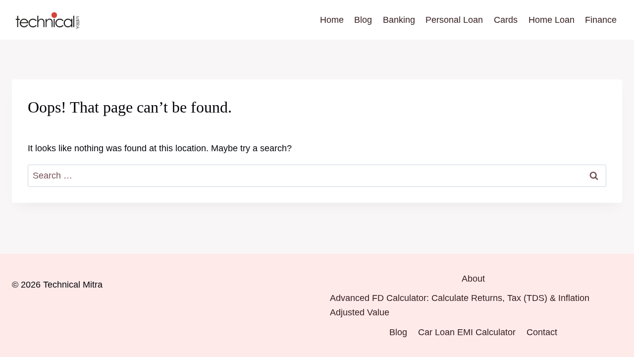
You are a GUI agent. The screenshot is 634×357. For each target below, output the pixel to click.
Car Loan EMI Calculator (467, 332)
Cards (506, 20)
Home (332, 20)
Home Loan (551, 20)
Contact (542, 332)
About (473, 279)
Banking (399, 20)
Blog (363, 20)
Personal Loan (454, 20)
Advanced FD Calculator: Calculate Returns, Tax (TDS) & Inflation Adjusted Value (459, 305)
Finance (601, 20)
